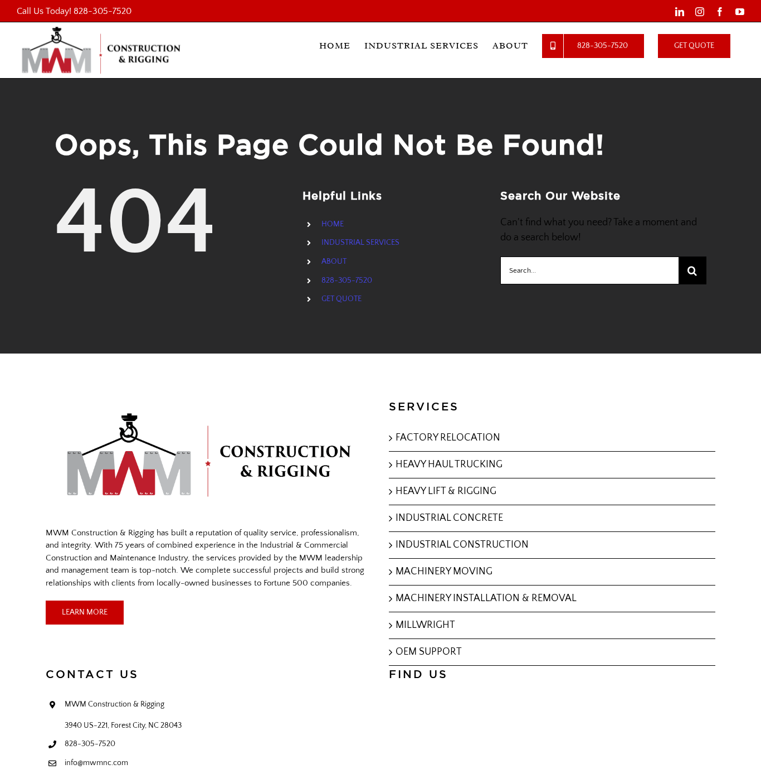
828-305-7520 (102, 11)
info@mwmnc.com (96, 762)
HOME (332, 224)
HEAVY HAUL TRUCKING (449, 464)
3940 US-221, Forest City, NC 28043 (123, 725)
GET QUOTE (341, 298)
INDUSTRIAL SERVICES (360, 242)
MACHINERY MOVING (444, 571)
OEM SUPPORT (429, 651)
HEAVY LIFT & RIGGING (446, 491)
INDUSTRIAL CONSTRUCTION (462, 544)
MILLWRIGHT (425, 625)
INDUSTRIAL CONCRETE (449, 518)
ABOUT (334, 261)
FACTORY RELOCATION (448, 437)
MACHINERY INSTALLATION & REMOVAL (486, 598)
